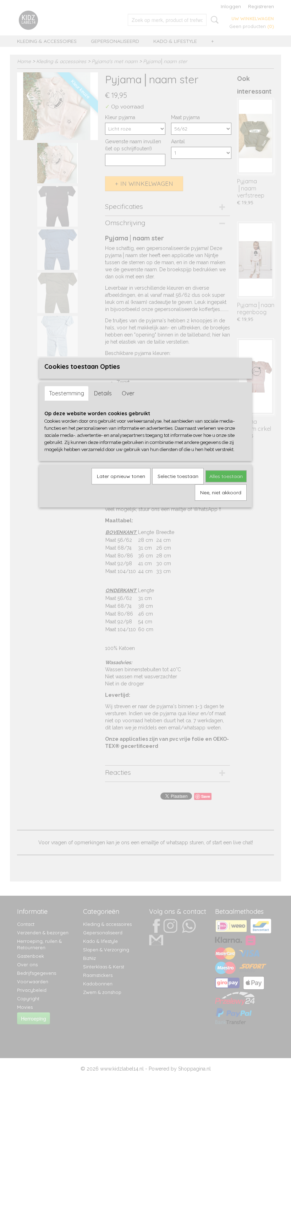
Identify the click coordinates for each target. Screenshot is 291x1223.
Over (128, 393)
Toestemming (66, 393)
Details (103, 393)
